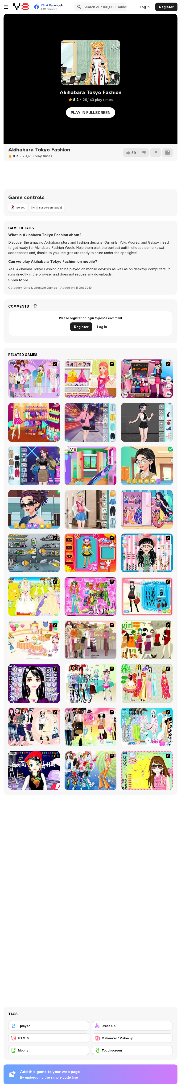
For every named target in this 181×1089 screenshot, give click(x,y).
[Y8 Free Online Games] (21, 6)
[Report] (155, 152)
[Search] (78, 7)
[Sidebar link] (6, 7)
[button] (18, 280)
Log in (145, 7)
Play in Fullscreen (91, 112)
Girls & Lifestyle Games (40, 287)
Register (166, 7)
